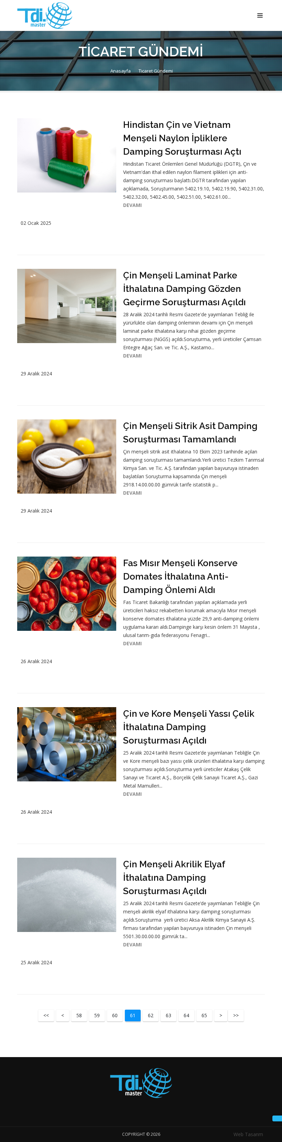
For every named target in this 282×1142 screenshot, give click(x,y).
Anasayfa (120, 71)
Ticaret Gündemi (156, 71)
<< (46, 1015)
